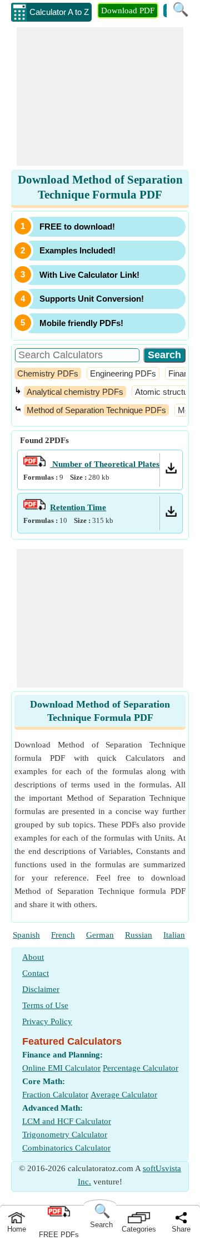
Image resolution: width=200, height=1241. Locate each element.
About (33, 957)
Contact (35, 973)
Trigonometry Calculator (64, 1134)
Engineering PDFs (123, 373)
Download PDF (127, 10)
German (100, 934)
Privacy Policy (47, 1021)
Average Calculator (124, 1094)
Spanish (26, 934)
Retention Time (78, 507)
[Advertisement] (100, 96)
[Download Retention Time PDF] (171, 514)
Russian (138, 934)
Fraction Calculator (55, 1094)
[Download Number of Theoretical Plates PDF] (171, 470)
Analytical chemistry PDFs (75, 391)
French (63, 934)
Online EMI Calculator (61, 1068)
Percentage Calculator (140, 1068)
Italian (174, 934)
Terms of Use (45, 1005)
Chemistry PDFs (47, 373)
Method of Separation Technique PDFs (96, 410)
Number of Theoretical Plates (104, 464)
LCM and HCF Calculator (66, 1121)
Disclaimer (40, 989)
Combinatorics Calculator (66, 1147)
